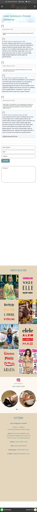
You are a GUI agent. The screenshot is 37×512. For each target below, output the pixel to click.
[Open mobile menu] (2, 6)
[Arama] (35, 6)
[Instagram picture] (9, 398)
